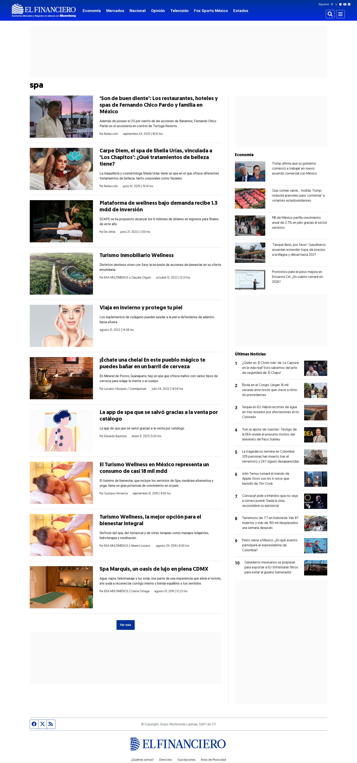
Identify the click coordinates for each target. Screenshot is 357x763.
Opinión (158, 10)
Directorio (165, 760)
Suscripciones (186, 760)
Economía (92, 10)
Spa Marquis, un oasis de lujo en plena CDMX (154, 569)
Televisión (179, 10)
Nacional (138, 10)
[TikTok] (350, 4)
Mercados (115, 10)
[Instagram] (341, 4)
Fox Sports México (211, 10)
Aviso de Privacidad (213, 760)
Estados (240, 10)
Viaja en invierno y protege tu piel (141, 308)
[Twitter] (337, 4)
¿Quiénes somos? (142, 760)
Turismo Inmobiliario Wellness (137, 255)
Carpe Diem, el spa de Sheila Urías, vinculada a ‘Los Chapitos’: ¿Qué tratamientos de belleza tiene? (156, 157)
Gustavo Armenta (116, 493)
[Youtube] (345, 4)
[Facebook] (333, 4)
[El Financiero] (44, 10)
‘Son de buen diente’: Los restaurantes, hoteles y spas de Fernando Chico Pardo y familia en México (159, 105)
